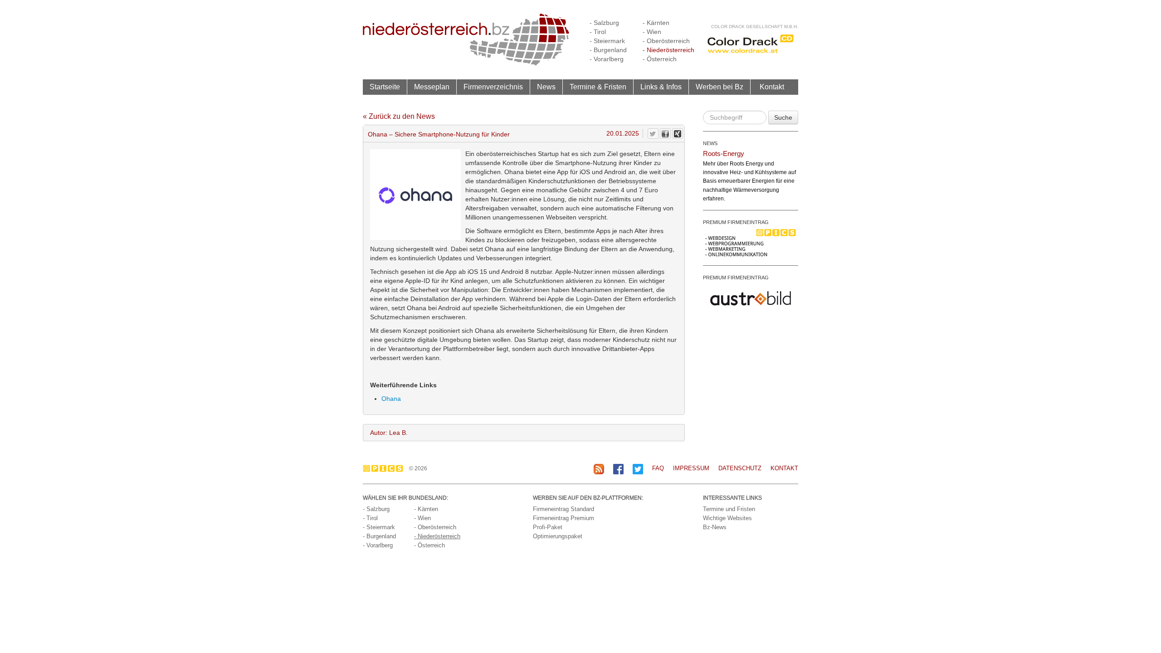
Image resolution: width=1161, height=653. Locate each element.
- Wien (652, 31)
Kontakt (772, 87)
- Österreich (660, 59)
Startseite (385, 87)
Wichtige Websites (727, 518)
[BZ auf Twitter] (638, 468)
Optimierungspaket (557, 536)
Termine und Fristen (729, 509)
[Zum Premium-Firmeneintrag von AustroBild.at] (750, 297)
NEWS (710, 143)
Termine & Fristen (598, 87)
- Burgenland (608, 50)
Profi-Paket (547, 527)
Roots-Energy (723, 153)
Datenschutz (739, 468)
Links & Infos (661, 87)
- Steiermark (607, 40)
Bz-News (715, 527)
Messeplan (431, 87)
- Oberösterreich (666, 40)
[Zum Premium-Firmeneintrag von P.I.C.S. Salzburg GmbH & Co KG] (750, 242)
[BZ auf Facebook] (618, 468)
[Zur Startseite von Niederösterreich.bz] (466, 39)
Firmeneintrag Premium (563, 518)
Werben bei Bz (719, 87)
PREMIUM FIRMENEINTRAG (736, 222)
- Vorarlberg (607, 59)
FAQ (658, 468)
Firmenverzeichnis (493, 87)
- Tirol (598, 31)
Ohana (391, 398)
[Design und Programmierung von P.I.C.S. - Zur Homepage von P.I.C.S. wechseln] (385, 468)
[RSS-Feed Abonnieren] (599, 468)
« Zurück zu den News (399, 116)
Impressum (691, 468)
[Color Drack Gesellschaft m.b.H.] (750, 43)
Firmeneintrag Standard (563, 509)
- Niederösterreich (668, 50)
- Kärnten (656, 22)
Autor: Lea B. (389, 432)
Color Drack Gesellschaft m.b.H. (754, 26)
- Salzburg (604, 22)
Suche (783, 117)
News (546, 87)
